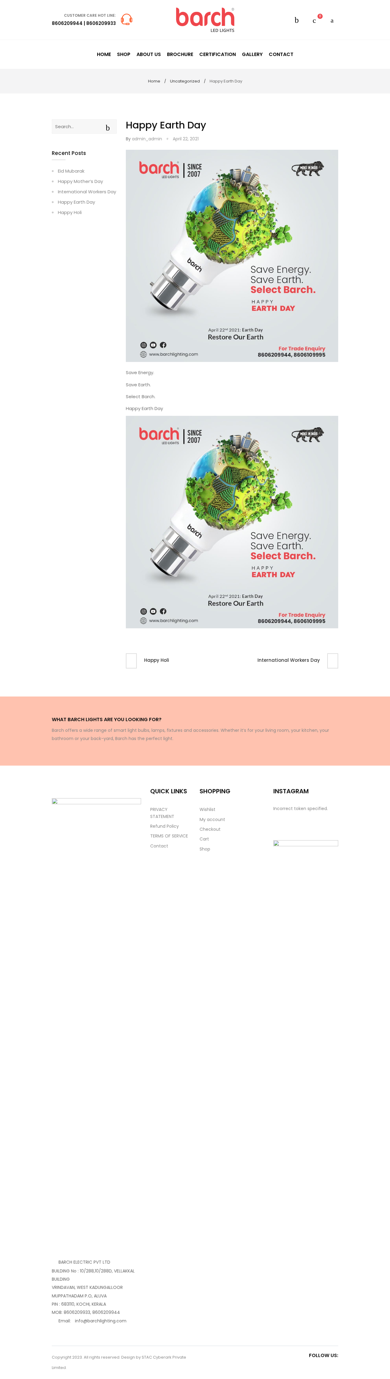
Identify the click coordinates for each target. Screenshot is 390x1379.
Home (154, 81)
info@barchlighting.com (100, 1321)
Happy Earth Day (76, 202)
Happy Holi (156, 660)
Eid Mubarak (71, 171)
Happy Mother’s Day (80, 181)
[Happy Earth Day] (232, 256)
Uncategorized (185, 81)
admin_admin (147, 139)
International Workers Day (288, 660)
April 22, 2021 (186, 139)
